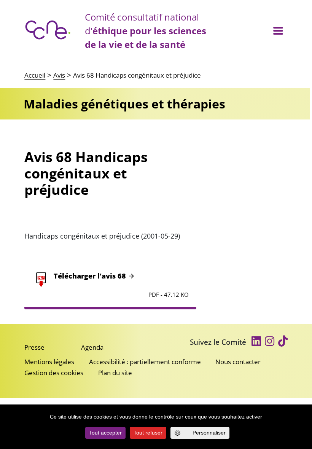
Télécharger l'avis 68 (90, 275)
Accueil (34, 75)
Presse (34, 347)
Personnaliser (209, 433)
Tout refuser (148, 433)
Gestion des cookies (53, 372)
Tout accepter (105, 433)
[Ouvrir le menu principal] (278, 31)
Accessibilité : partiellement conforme (145, 361)
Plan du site (115, 372)
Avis (59, 75)
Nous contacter (238, 361)
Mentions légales (49, 361)
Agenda (92, 347)
